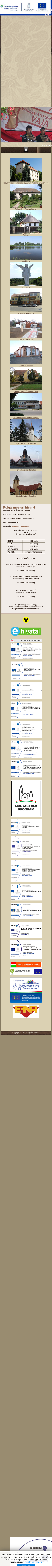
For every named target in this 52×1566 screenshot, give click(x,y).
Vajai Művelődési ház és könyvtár (26, 418)
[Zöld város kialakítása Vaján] (26, 900)
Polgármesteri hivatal (26, 313)
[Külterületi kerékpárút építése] (26, 959)
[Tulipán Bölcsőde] (26, 337)
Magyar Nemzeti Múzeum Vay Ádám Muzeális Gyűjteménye (26, 183)
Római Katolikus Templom (26, 470)
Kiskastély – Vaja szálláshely (26, 209)
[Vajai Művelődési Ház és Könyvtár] (26, 442)
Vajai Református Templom (26, 444)
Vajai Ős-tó (26, 261)
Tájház (26, 235)
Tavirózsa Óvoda (26, 366)
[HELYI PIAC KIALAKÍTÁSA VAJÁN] (26, 919)
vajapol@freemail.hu (20, 526)
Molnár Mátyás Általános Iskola (26, 392)
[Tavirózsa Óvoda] (26, 364)
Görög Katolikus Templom (26, 496)
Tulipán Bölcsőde (26, 339)
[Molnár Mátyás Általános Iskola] (26, 390)
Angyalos (26, 287)
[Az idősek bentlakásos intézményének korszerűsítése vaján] (26, 937)
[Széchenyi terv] (26, 974)
